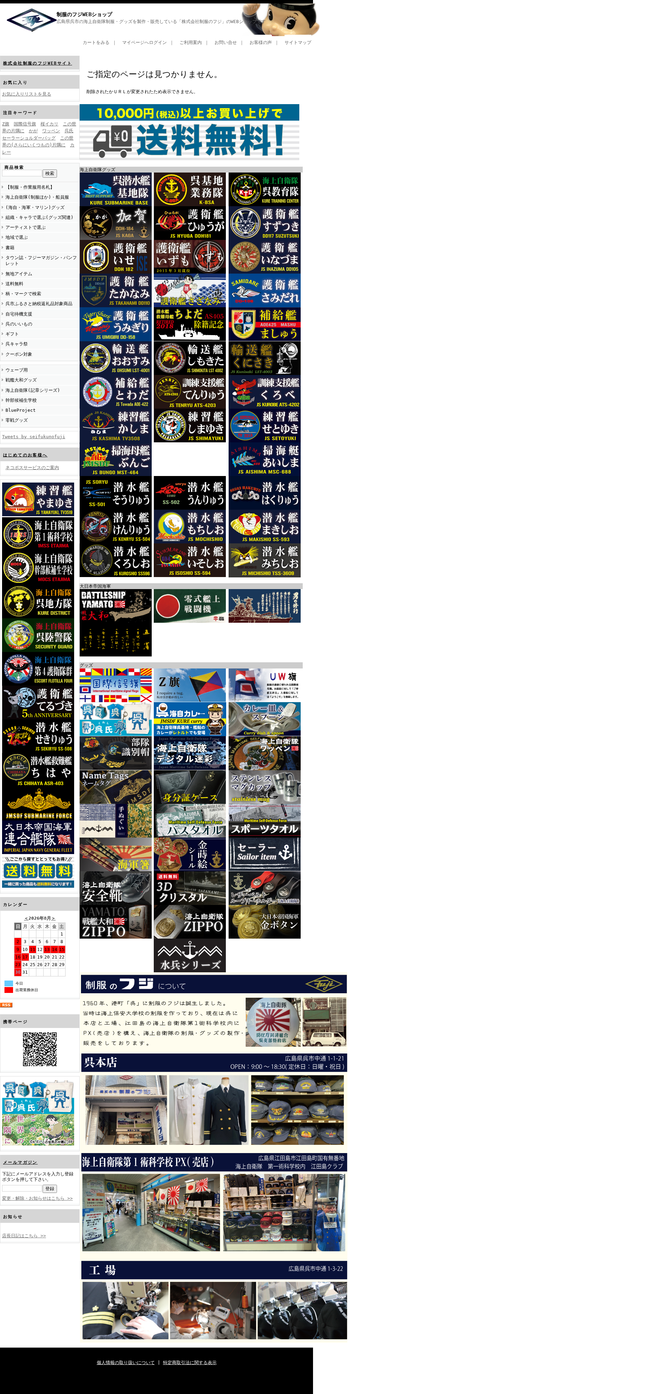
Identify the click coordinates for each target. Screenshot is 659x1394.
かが (33, 130)
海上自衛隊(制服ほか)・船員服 (37, 197)
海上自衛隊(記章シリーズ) (32, 390)
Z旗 (5, 123)
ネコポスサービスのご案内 (32, 467)
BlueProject (20, 410)
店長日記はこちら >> (24, 1235)
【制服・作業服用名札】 (30, 187)
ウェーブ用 (16, 370)
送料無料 (14, 283)
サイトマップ (298, 42)
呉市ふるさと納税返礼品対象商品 (38, 303)
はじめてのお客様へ (25, 455)
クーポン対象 (18, 354)
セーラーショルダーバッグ (29, 138)
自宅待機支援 (18, 314)
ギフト (12, 333)
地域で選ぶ (16, 237)
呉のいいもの (18, 324)
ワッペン (51, 130)
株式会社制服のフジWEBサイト (37, 63)
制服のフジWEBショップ (84, 14)
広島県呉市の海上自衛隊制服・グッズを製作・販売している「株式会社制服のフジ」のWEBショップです (161, 21)
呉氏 (69, 130)
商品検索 (14, 167)
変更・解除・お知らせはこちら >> (37, 1198)
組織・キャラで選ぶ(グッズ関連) (39, 217)
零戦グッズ (16, 420)
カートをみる (96, 42)
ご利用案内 (191, 42)
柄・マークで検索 (23, 293)
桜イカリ (49, 123)
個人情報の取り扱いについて (126, 1362)
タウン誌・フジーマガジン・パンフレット (41, 260)
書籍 (9, 247)
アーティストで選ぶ (25, 227)
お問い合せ (226, 42)
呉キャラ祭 (16, 343)
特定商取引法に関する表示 (190, 1362)
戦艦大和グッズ (21, 380)
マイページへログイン (144, 42)
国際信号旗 (25, 123)
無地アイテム (18, 273)
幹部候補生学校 (21, 400)
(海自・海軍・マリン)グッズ (35, 207)
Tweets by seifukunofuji (33, 436)
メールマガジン (20, 1162)
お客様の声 (261, 42)
